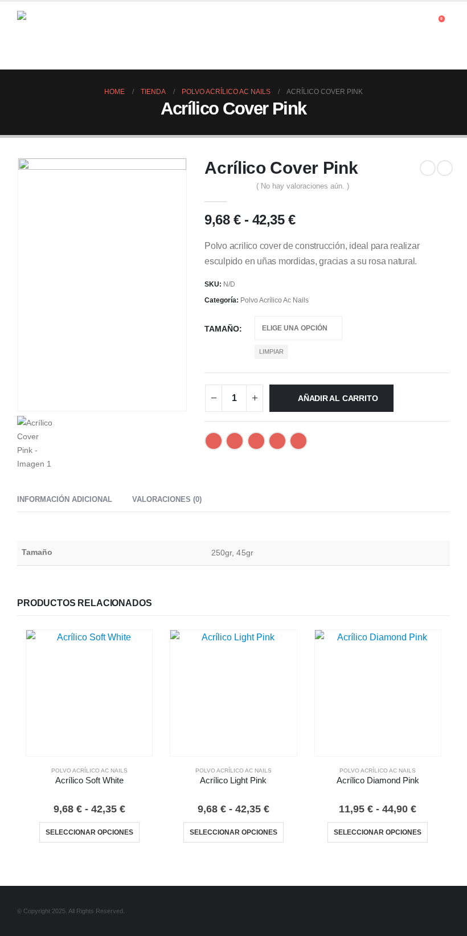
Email (298, 441)
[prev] (428, 168)
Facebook (213, 441)
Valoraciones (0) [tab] (167, 499)
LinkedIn (256, 441)
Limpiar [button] (271, 351)
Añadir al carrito (338, 398)
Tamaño (221, 328)
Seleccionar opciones (89, 832)
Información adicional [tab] (64, 499)
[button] (421, 21)
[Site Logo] (48, 35)
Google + (277, 441)
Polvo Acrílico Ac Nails (274, 300)
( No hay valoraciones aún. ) (302, 186)
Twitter (235, 441)
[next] (445, 168)
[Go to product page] (89, 693)
